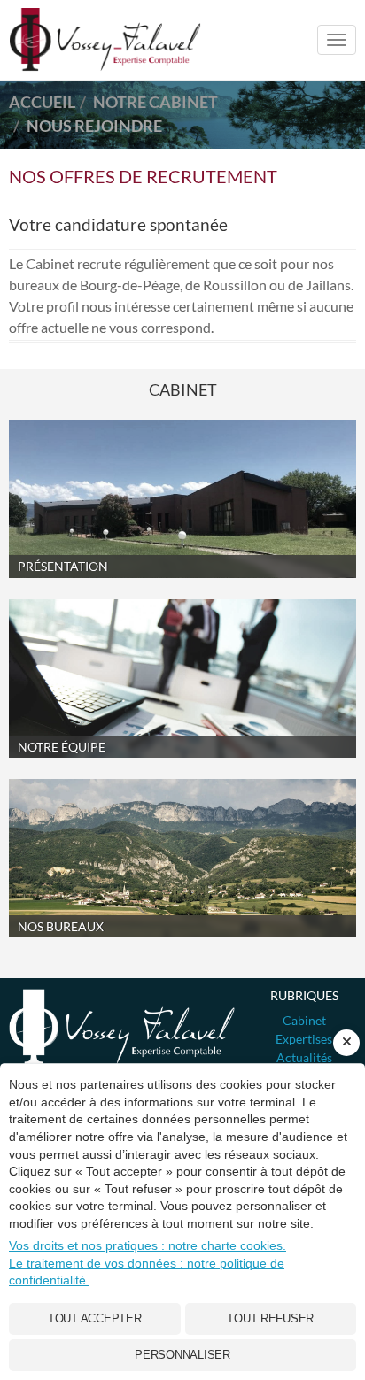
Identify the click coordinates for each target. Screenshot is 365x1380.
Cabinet (304, 1020)
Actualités (304, 1057)
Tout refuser (270, 1318)
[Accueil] (122, 1027)
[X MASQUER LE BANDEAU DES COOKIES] (346, 1043)
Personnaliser (182, 1354)
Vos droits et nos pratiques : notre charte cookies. (147, 1245)
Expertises (304, 1038)
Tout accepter (95, 1318)
